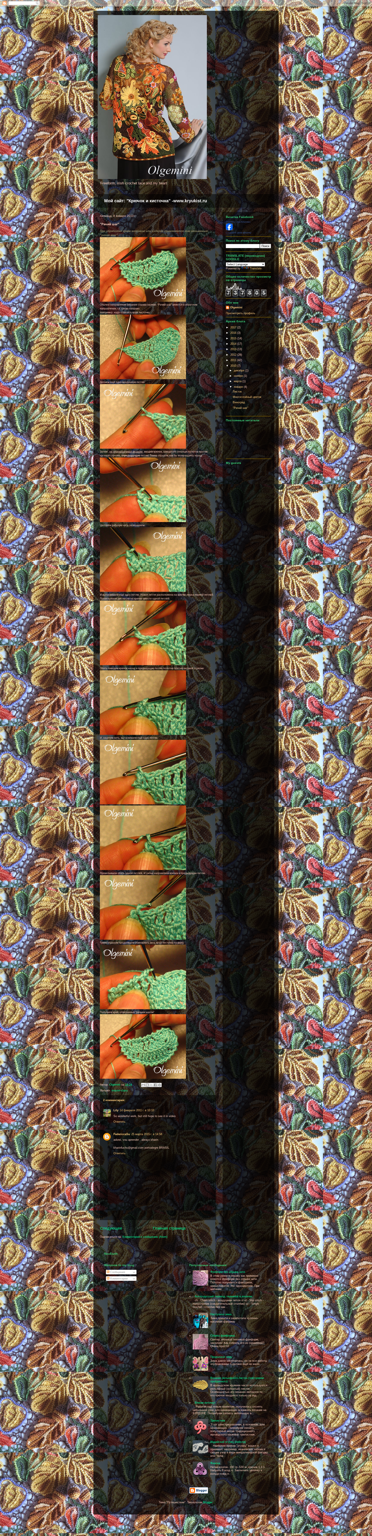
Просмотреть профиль (240, 313)
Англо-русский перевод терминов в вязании (223, 1296)
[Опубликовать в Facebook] (155, 1085)
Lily (115, 1110)
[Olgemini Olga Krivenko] (229, 229)
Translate (256, 268)
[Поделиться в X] (151, 1085)
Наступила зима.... (222, 1314)
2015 (233, 338)
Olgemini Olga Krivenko (238, 222)
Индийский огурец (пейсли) (228, 1441)
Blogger (207, 1502)
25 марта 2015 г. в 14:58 (146, 1134)
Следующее (111, 1228)
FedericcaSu (121, 1134)
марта (238, 381)
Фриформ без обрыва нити (227, 1271)
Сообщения (117, 1272)
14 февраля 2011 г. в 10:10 (137, 1110)
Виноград (239, 402)
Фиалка (215, 1463)
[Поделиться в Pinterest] (159, 1085)
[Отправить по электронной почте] (143, 1085)
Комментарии (118, 1278)
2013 (233, 349)
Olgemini (236, 307)
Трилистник (217, 1420)
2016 (233, 332)
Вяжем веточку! (205, 1402)
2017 (233, 327)
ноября (239, 375)
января (239, 386)
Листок (237, 391)
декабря (239, 370)
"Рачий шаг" (240, 407)
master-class (120, 1090)
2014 (233, 343)
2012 (233, 354)
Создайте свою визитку (238, 232)
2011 (233, 360)
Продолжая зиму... (222, 1356)
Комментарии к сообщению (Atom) (144, 1236)
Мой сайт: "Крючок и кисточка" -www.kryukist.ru (155, 200)
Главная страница (169, 1228)
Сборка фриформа (222, 1335)
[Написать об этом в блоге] (147, 1085)
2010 (233, 365)
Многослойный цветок (247, 397)
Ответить (119, 1121)
